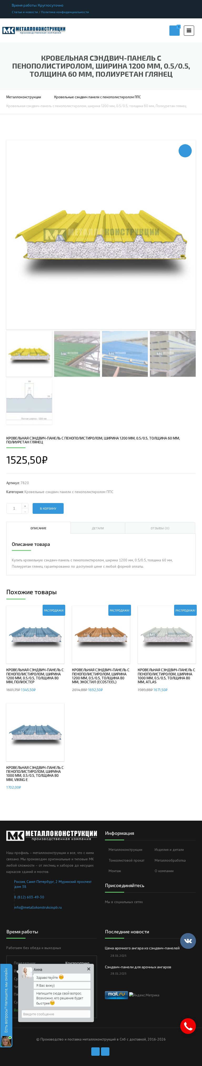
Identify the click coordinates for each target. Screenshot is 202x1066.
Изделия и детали (169, 849)
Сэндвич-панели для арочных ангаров (138, 967)
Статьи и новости (25, 12)
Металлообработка (170, 860)
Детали (98, 528)
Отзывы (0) (160, 528)
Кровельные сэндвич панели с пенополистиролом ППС (97, 97)
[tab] (38, 528)
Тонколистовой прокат (126, 860)
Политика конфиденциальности (65, 12)
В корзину (48, 508)
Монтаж (115, 870)
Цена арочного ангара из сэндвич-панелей (142, 948)
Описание (39, 528)
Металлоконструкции (23, 97)
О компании (164, 870)
